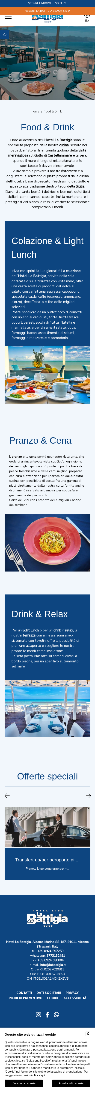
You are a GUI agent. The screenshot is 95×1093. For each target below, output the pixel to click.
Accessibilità (75, 998)
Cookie (53, 998)
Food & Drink (53, 111)
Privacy (72, 993)
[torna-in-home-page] (47, 16)
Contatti (24, 993)
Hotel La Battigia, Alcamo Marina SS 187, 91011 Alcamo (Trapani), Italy (47, 944)
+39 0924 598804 (51, 960)
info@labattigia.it (52, 965)
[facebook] (47, 1015)
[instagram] (38, 1015)
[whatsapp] (56, 1015)
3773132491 (56, 955)
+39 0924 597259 (50, 951)
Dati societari (49, 993)
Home (35, 111)
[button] (7, 796)
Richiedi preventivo (25, 998)
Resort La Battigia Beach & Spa (47, 11)
